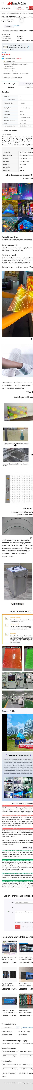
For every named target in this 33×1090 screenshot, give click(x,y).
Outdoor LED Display (24, 1031)
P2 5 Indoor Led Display (10, 1056)
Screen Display (26, 1064)
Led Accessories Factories (10, 1064)
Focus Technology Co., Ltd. (23, 1083)
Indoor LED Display (7, 1031)
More (3, 1076)
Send (17, 927)
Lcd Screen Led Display (9, 1069)
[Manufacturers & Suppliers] (16, 3)
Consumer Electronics (12, 13)
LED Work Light (23, 1034)
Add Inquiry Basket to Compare (13, 77)
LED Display (23, 13)
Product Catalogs (28, 1027)
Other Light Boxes (7, 1034)
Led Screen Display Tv (9, 1073)
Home (3, 13)
